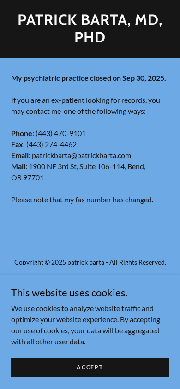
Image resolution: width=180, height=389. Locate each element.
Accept (90, 367)
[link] (90, 29)
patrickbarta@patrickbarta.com (81, 155)
